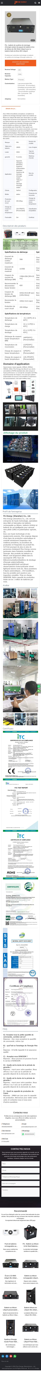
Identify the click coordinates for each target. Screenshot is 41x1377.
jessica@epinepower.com (29, 1126)
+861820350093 (29, 1134)
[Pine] (38, 686)
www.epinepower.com (7, 1133)
